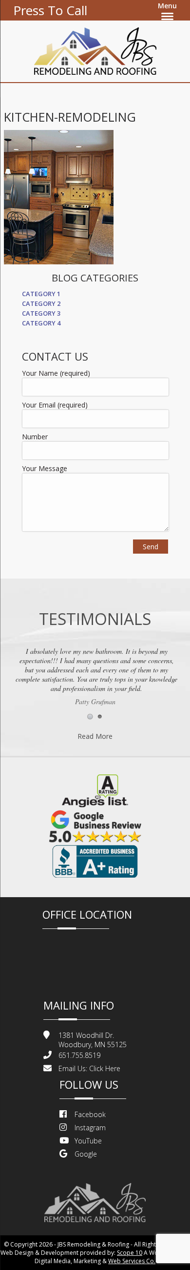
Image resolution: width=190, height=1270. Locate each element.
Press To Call (50, 10)
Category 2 (41, 303)
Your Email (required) (55, 404)
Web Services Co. (131, 1261)
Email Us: (89, 1068)
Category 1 (41, 293)
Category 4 (41, 323)
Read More (95, 736)
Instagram (90, 1127)
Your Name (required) (56, 373)
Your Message (44, 468)
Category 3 (41, 313)
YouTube (88, 1140)
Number (35, 436)
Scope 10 (129, 1252)
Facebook (90, 1114)
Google (86, 1154)
